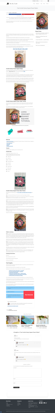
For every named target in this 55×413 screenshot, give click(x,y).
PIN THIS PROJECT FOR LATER (20, 49)
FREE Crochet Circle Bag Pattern (40, 45)
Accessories (19, 404)
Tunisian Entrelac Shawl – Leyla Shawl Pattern (42, 39)
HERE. (24, 71)
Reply (14, 340)
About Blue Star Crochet (9, 404)
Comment (15, 367)
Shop (7, 403)
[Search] (48, 1)
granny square (15, 310)
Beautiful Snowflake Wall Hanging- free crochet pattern (41, 326)
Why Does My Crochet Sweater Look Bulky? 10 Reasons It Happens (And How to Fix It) (33, 403)
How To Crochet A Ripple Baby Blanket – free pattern (27, 326)
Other (18, 405)
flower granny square (11, 310)
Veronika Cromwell (14, 12)
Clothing (19, 402)
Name (14, 378)
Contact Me (8, 405)
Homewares (10, 309)
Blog (7, 402)
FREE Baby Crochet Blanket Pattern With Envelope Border (12, 326)
